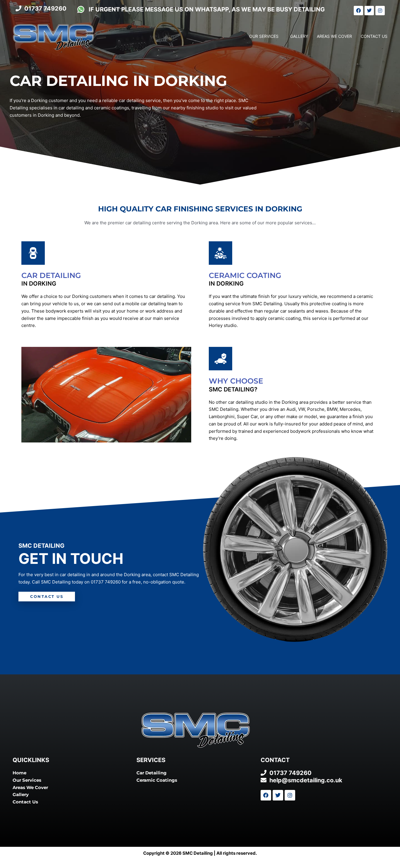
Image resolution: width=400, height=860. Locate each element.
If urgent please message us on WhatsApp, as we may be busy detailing (207, 9)
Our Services (263, 36)
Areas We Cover (334, 36)
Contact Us (374, 36)
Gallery (299, 36)
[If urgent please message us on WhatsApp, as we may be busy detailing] (80, 9)
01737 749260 (106, 582)
